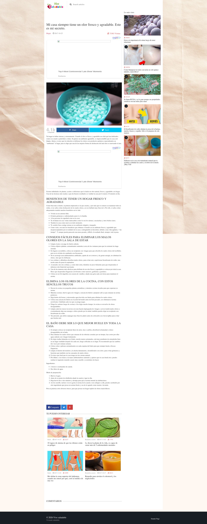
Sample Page (155, 519)
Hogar (48, 33)
